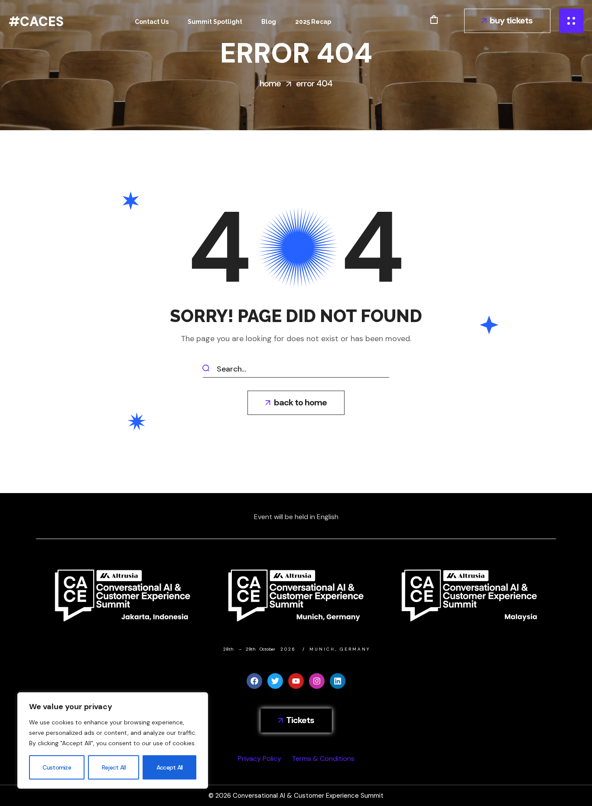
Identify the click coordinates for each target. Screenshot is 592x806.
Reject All (114, 767)
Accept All (169, 767)
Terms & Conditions (323, 758)
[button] (434, 19)
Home (270, 83)
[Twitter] (275, 681)
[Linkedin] (337, 681)
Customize (56, 767)
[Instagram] (317, 681)
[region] (112, 740)
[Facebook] (254, 681)
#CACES (36, 21)
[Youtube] (296, 681)
